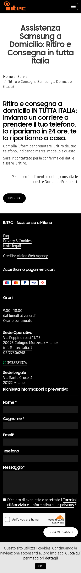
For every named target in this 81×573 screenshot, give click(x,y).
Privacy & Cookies (17, 240)
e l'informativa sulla (41, 502)
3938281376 (16, 362)
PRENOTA (14, 198)
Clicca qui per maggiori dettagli (52, 556)
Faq (6, 235)
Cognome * (13, 418)
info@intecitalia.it (17, 347)
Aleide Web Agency (32, 255)
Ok (40, 566)
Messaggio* (14, 467)
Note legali (12, 245)
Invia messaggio (61, 532)
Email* (8, 434)
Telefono (11, 451)
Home (8, 76)
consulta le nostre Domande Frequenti (55, 179)
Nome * (10, 402)
